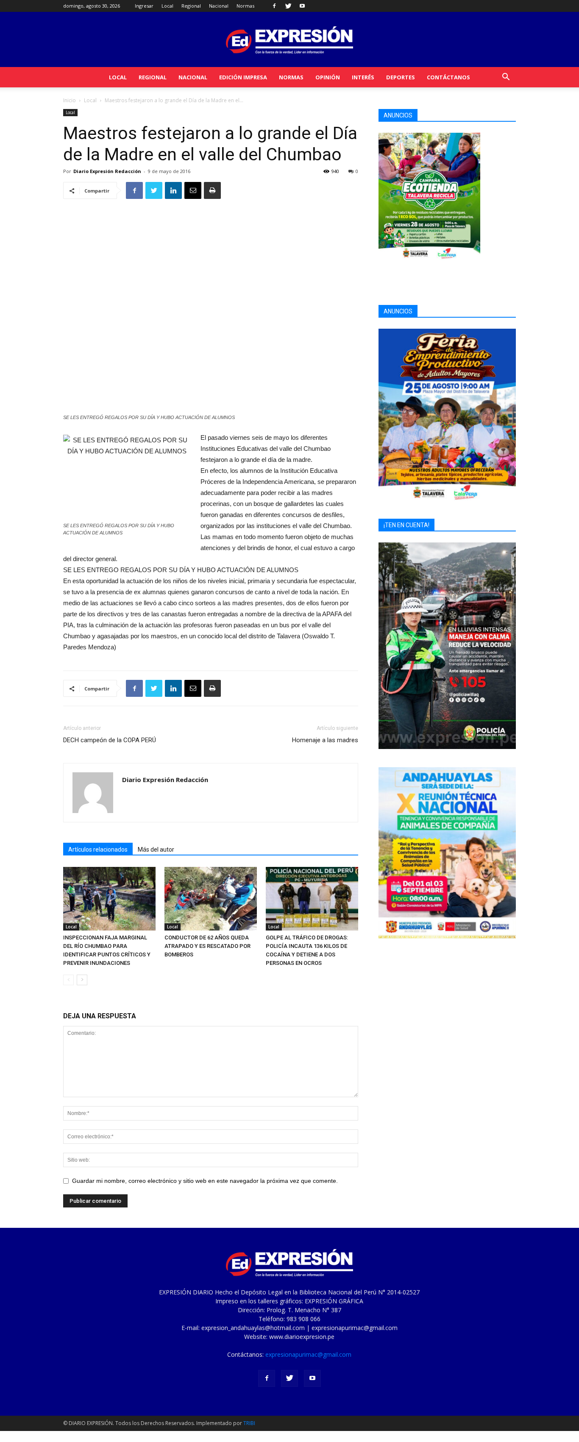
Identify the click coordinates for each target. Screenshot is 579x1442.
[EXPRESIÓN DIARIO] (289, 40)
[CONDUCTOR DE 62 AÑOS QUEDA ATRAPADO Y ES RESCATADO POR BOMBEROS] (210, 899)
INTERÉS (363, 77)
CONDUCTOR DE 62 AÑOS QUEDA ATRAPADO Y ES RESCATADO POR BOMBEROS (207, 946)
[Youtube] (302, 6)
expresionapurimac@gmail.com (308, 1354)
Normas (245, 6)
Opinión (327, 77)
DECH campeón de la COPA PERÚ (109, 740)
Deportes (400, 77)
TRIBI (249, 1423)
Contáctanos (448, 77)
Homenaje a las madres (325, 740)
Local (167, 6)
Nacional (218, 6)
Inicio (69, 100)
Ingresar (144, 6)
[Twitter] (288, 6)
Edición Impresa (243, 77)
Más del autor (156, 849)
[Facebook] (274, 6)
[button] (505, 78)
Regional (191, 6)
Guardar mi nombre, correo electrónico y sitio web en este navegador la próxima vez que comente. (205, 1180)
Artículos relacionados (98, 849)
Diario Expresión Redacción (107, 171)
